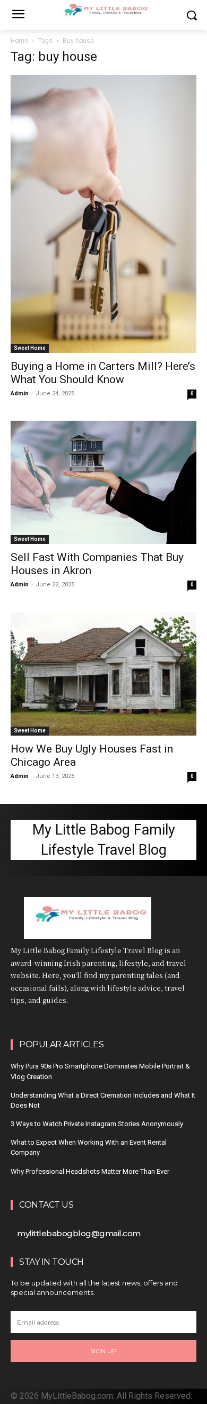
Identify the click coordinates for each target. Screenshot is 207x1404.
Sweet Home (30, 348)
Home (19, 40)
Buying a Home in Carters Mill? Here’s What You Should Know (103, 373)
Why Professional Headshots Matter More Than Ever (90, 1171)
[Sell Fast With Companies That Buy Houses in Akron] (103, 482)
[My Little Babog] (103, 918)
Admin (20, 393)
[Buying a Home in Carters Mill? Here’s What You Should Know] (103, 214)
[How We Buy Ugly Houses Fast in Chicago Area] (103, 674)
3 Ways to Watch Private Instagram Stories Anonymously (97, 1124)
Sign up (103, 1351)
